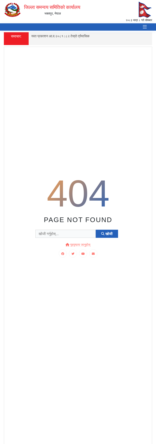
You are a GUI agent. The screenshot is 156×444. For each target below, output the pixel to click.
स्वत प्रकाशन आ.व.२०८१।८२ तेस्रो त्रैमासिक (60, 36)
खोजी (108, 234)
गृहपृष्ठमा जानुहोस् (79, 244)
